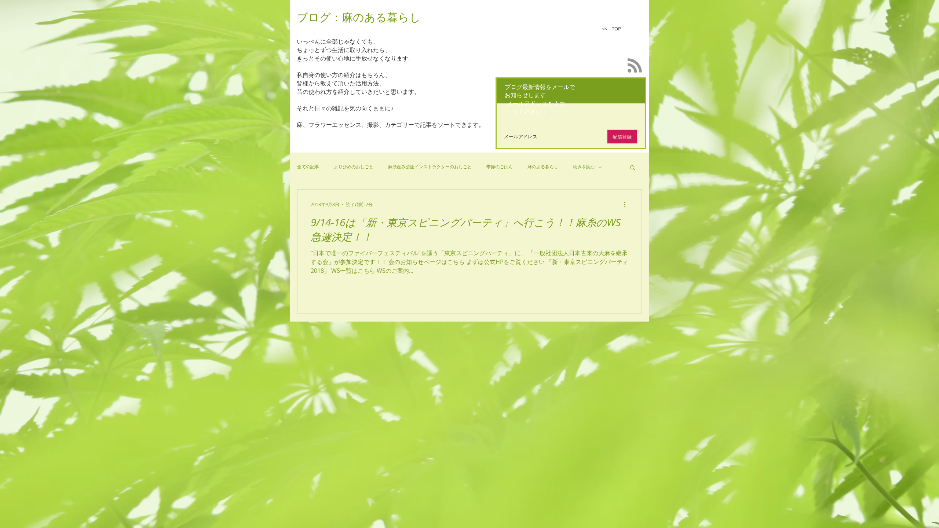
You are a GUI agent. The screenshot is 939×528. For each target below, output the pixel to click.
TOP (616, 28)
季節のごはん (499, 166)
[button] (632, 168)
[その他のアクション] (627, 204)
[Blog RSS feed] (635, 65)
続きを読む (584, 166)
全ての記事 (308, 166)
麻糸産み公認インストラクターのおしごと (430, 166)
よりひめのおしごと (353, 166)
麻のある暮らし (542, 166)
